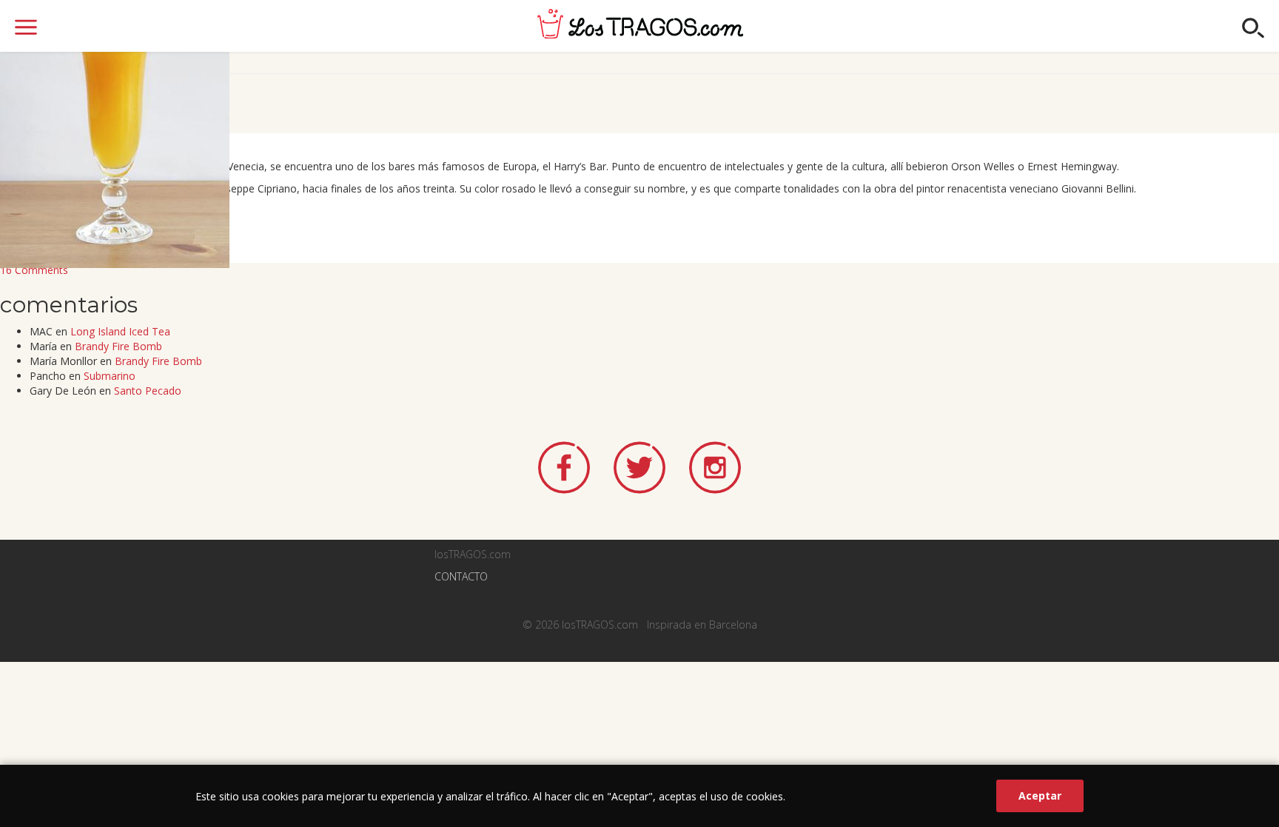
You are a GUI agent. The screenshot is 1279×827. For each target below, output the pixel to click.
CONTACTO (461, 576)
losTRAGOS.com (640, 23)
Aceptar (1039, 796)
